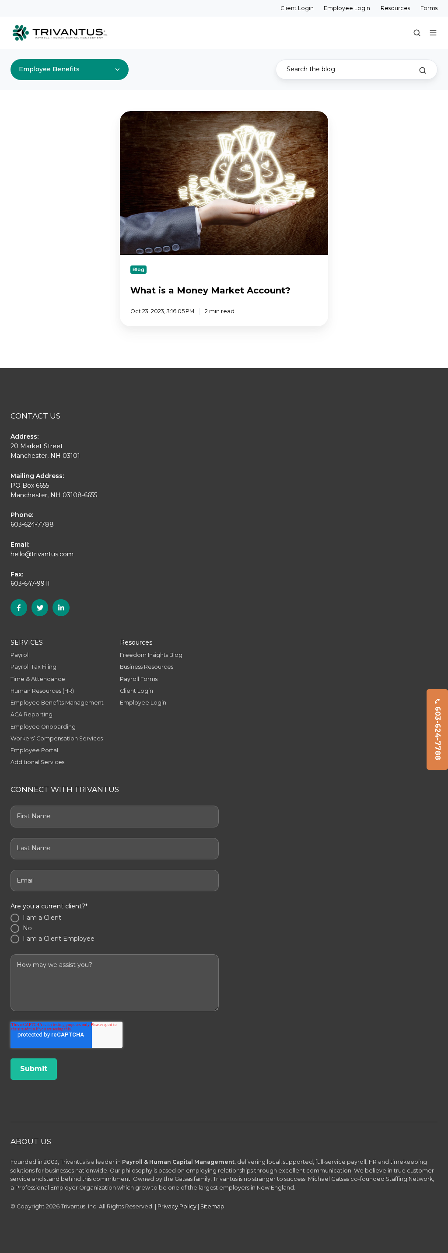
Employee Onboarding (43, 726)
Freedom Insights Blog (151, 655)
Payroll (20, 655)
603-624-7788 (438, 733)
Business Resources (146, 666)
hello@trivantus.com (42, 554)
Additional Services (37, 762)
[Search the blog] (422, 70)
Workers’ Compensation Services (56, 738)
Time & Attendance (37, 679)
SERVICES (26, 642)
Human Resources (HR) (42, 691)
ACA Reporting (31, 714)
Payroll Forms (139, 679)
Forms (429, 8)
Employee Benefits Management (57, 702)
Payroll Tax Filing (33, 666)
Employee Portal (34, 750)
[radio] (114, 918)
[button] (417, 32)
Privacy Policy (177, 1206)
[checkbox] (114, 928)
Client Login (297, 8)
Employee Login (347, 8)
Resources (395, 8)
